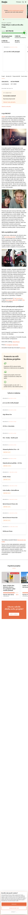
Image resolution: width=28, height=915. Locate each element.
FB (5, 344)
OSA (23, 300)
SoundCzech (19, 298)
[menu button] (25, 2)
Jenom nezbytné (14, 908)
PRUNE (3, 116)
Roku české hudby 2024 (12, 300)
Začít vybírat (14, 614)
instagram (9, 344)
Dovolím (14, 904)
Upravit (13, 911)
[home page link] (4, 2)
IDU (14, 298)
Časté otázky (24, 76)
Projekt (3, 76)
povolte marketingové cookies (15, 10)
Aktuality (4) (8, 76)
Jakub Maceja (16, 341)
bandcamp (15, 344)
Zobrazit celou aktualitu (9, 102)
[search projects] (23, 2)
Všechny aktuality (6, 106)
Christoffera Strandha (9, 237)
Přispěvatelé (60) (16, 76)
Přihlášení (18, 2)
